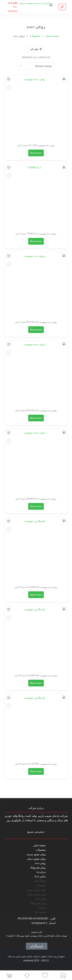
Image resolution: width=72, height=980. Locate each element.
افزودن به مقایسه (8, 87)
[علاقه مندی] (45, 975)
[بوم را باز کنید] (62, 7)
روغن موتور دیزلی (36, 858)
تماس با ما (40, 876)
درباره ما (41, 871)
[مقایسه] (27, 975)
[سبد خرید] (9, 975)
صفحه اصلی (39, 845)
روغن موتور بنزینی (36, 854)
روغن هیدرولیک (38, 867)
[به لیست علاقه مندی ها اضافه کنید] (8, 79)
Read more (36, 152)
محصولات (41, 849)
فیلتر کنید (34, 49)
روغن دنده (40, 863)
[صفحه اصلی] (63, 975)
